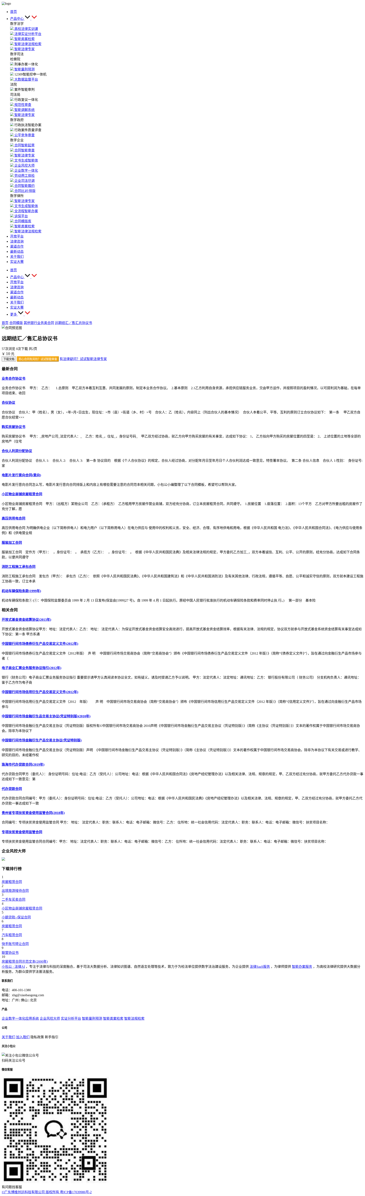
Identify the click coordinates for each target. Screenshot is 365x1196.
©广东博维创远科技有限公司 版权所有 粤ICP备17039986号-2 (47, 1192)
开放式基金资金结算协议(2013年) (26, 619)
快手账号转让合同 (15, 944)
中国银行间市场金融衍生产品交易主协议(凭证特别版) (42, 740)
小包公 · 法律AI (13, 966)
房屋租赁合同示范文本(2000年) (25, 961)
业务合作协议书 (13, 378)
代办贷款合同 (12, 789)
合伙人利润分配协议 (17, 451)
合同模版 (16, 323)
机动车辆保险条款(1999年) (21, 591)
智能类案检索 (113, 1018)
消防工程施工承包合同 (18, 566)
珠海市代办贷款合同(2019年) (23, 764)
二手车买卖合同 (13, 899)
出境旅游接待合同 (15, 890)
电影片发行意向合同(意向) (21, 475)
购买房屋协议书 (13, 427)
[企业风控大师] (3, 859)
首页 (5, 323)
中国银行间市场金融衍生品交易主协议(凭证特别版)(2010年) (46, 716)
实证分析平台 (71, 1018)
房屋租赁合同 (12, 882)
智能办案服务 (302, 966)
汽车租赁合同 (12, 935)
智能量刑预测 (92, 1018)
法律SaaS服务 (260, 966)
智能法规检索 (134, 1018)
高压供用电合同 (13, 518)
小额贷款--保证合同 (16, 917)
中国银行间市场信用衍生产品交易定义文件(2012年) (40, 692)
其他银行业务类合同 (39, 323)
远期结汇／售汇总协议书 (73, 323)
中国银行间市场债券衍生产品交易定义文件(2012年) (40, 643)
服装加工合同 (12, 542)
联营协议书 (10, 952)
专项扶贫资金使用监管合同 (22, 832)
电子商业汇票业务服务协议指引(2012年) (31, 668)
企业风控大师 (50, 1018)
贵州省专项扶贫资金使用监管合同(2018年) (33, 813)
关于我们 (8, 1037)
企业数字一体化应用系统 (20, 1018)
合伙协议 (8, 402)
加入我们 (23, 1037)
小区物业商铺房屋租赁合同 (22, 494)
